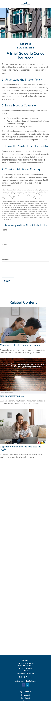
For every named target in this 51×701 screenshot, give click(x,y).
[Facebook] (23, 685)
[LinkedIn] (27, 685)
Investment (25, 698)
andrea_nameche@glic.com (25, 681)
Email (4, 244)
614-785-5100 (28, 663)
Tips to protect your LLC (12, 396)
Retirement (25, 695)
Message (5, 259)
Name (4, 229)
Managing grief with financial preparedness (21, 345)
